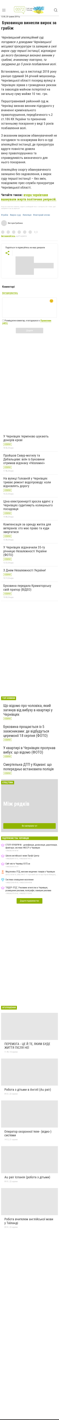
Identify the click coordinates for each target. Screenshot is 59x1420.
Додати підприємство (29, 900)
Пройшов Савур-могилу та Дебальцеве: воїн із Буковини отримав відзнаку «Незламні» (24, 459)
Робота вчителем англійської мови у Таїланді (28, 1221)
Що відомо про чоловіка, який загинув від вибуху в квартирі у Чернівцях (28, 710)
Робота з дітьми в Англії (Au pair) (27, 1090)
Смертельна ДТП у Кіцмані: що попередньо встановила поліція (28, 766)
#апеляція (27, 215)
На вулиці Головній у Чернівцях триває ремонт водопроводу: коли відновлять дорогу (27, 482)
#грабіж (4, 215)
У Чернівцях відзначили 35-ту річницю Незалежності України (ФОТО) (25, 551)
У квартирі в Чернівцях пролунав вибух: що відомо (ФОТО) (29, 750)
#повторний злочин (41, 215)
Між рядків (16, 804)
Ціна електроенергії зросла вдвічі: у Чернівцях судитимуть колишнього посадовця (28, 505)
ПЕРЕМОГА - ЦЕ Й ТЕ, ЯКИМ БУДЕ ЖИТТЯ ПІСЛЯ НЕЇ (27, 1046)
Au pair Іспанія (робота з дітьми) (27, 1177)
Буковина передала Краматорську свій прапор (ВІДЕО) (27, 587)
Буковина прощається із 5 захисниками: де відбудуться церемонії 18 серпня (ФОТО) (26, 731)
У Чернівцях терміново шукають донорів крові (26, 438)
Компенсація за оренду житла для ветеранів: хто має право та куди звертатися (27, 528)
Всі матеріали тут (29, 826)
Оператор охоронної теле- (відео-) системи (27, 1133)
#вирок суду (15, 215)
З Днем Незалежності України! (24, 570)
